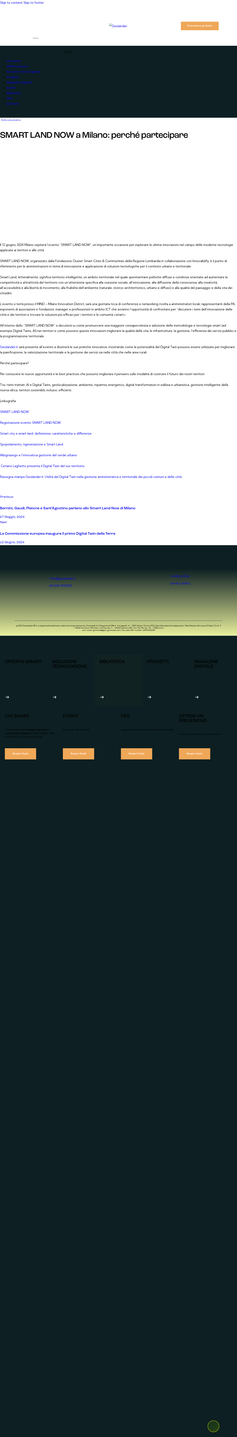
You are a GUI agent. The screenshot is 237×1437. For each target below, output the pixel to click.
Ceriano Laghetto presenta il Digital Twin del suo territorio (42, 466)
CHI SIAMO (17, 716)
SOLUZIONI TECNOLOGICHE (69, 664)
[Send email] (18, 491)
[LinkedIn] (9, 14)
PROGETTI (158, 661)
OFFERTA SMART (23, 661)
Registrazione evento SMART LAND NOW (30, 423)
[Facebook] (30, 14)
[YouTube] (20, 14)
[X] (3, 491)
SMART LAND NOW (14, 412)
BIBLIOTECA (112, 661)
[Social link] (2, 115)
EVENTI (70, 716)
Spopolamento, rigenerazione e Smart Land (31, 444)
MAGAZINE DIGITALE (206, 664)
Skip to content (11, 3)
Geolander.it (9, 347)
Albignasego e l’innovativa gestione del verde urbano (38, 455)
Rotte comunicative (11, 120)
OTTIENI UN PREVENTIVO (193, 718)
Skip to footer (33, 3)
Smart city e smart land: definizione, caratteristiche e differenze (46, 433)
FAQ (125, 716)
